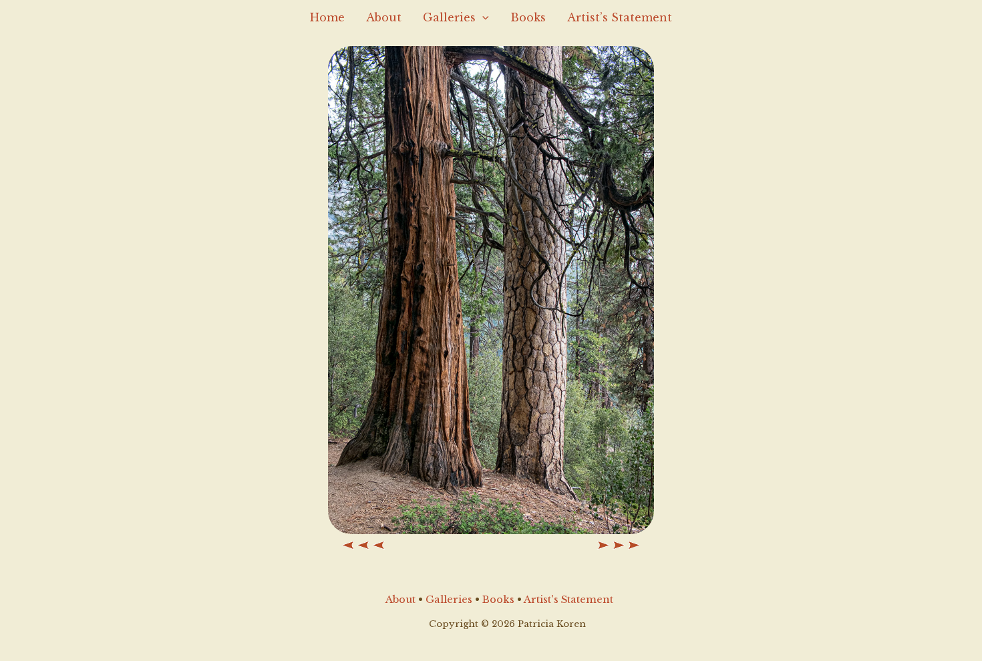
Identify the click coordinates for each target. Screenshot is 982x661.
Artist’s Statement (619, 17)
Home (327, 17)
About (383, 17)
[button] (482, 17)
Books (528, 17)
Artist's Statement (568, 600)
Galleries (449, 17)
